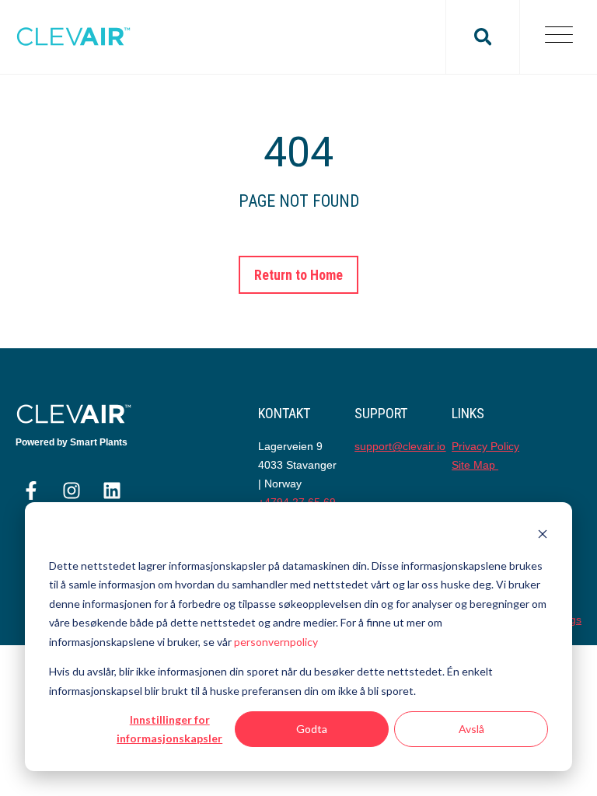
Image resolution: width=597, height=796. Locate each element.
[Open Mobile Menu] (558, 36)
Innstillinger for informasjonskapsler (169, 729)
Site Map (475, 465)
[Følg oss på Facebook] (31, 490)
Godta (311, 728)
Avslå (471, 728)
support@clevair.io (399, 446)
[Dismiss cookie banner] (542, 536)
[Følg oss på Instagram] (71, 490)
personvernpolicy (276, 641)
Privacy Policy (485, 446)
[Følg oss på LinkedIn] (111, 490)
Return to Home (299, 275)
